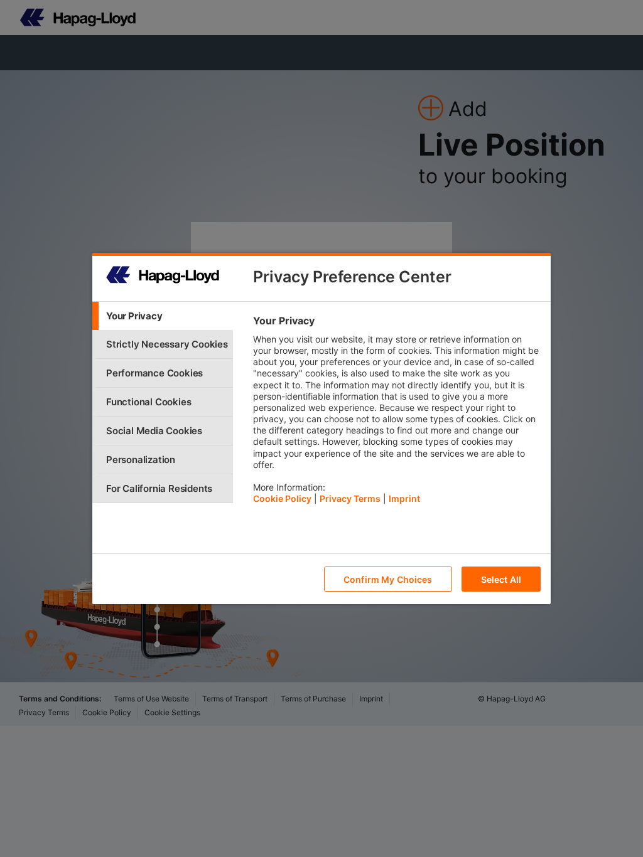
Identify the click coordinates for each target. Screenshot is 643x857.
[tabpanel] (396, 412)
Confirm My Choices (388, 579)
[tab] (162, 316)
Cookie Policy (282, 498)
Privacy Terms (350, 498)
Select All (501, 579)
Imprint (404, 498)
